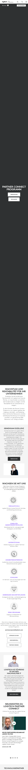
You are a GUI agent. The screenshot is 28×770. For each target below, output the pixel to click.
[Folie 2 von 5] (12, 758)
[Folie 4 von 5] (16, 758)
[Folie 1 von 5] (10, 758)
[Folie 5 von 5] (17, 758)
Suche (17, 2)
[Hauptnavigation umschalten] (26, 1)
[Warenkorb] (22, 2)
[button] (5, 5)
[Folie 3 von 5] (14, 758)
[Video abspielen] (14, 469)
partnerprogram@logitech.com (14, 630)
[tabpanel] (14, 733)
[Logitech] (8, 1)
